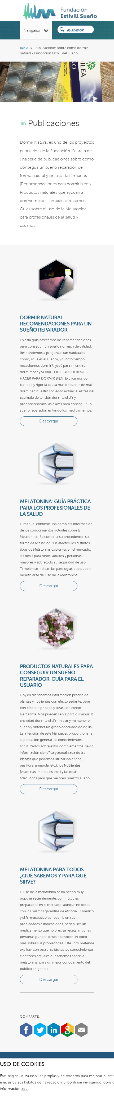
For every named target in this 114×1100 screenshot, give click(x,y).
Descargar (48, 421)
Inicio (24, 48)
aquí (24, 1089)
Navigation (32, 31)
